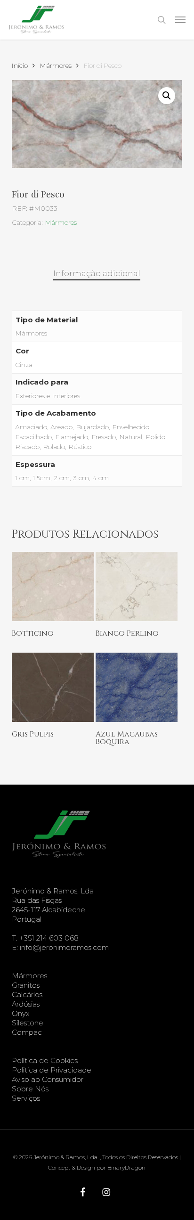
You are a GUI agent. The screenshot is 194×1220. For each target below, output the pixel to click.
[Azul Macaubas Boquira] (137, 687)
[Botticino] (53, 586)
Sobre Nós (30, 1088)
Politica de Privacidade (51, 1069)
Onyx (21, 1013)
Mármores (56, 65)
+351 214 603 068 (49, 937)
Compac (27, 1032)
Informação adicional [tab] (96, 273)
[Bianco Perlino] (137, 586)
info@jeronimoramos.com (64, 947)
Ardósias (26, 1003)
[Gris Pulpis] (53, 687)
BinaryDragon (126, 1167)
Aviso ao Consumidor (47, 1079)
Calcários (27, 994)
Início (20, 65)
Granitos (26, 985)
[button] (180, 20)
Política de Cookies (45, 1060)
